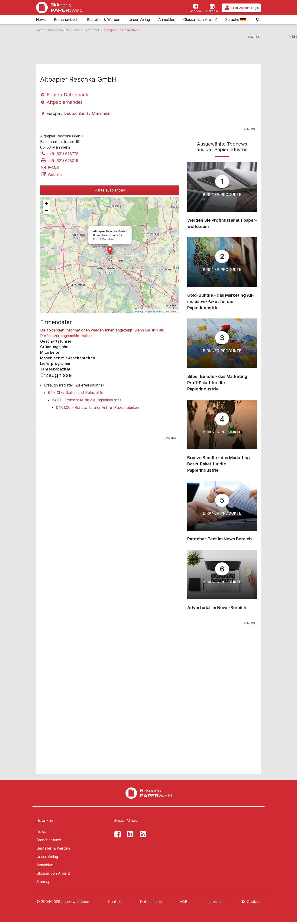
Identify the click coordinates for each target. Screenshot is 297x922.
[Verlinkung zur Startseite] (59, 7)
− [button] (46, 210)
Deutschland (76, 113)
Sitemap (43, 881)
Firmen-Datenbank (87, 30)
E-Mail (53, 167)
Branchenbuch (66, 19)
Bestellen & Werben (103, 19)
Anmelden (166, 19)
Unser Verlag (139, 19)
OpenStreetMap (155, 311)
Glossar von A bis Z (200, 19)
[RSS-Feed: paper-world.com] (141, 834)
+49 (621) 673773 (62, 153)
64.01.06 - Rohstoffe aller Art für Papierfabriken (97, 407)
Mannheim (102, 113)
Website (54, 174)
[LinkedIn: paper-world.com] (129, 834)
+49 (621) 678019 (62, 160)
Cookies (253, 901)
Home (40, 30)
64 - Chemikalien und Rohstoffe (75, 392)
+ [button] (46, 203)
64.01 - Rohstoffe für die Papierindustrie (87, 400)
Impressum (214, 901)
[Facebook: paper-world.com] (116, 834)
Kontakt (115, 901)
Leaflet (138, 311)
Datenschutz (151, 901)
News (41, 19)
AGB (183, 901)
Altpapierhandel (63, 102)
